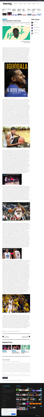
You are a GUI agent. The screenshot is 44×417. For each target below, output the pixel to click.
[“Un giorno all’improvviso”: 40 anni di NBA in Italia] (20, 390)
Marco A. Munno (14, 12)
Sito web (22, 373)
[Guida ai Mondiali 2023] (40, 390)
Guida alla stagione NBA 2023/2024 (14, 10)
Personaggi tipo (5, 19)
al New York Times (17, 290)
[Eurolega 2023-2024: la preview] (36, 390)
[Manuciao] (33, 399)
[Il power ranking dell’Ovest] (20, 408)
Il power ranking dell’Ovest (23, 10)
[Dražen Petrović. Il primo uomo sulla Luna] (20, 404)
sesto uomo (13, 331)
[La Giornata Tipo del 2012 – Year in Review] (40, 395)
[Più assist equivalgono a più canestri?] (40, 403)
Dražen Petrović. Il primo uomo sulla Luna (16, 352)
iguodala (8, 331)
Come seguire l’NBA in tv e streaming (19, 10)
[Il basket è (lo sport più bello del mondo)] (33, 408)
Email (12, 373)
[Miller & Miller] (27, 408)
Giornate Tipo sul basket (6, 396)
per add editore (20, 52)
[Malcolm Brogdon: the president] (23, 404)
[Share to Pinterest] (29, 24)
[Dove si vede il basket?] (30, 390)
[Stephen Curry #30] (27, 390)
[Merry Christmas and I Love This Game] (30, 408)
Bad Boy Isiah (34, 24)
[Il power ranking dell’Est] (23, 408)
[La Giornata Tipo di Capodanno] (30, 395)
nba (10, 331)
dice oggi (3, 316)
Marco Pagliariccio (34, 12)
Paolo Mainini (28, 41)
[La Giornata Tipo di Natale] (33, 395)
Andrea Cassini (5, 24)
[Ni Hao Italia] (36, 399)
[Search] (39, 3)
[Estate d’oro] (40, 399)
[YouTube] (39, 0)
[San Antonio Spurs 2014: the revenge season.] (23, 390)
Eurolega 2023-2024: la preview (34, 10)
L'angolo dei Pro (31, 397)
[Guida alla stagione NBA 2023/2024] (33, 390)
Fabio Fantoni (19, 11)
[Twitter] (38, 0)
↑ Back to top (40, 415)
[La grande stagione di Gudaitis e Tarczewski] (36, 403)
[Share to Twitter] (27, 24)
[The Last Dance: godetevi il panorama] (30, 399)
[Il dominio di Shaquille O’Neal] (27, 404)
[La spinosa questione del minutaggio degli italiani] (33, 403)
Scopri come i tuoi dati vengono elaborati (18, 380)
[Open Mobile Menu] (41, 3)
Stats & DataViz (31, 401)
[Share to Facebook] (26, 24)
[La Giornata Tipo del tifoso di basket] (27, 395)
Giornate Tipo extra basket (6, 398)
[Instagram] (41, 0)
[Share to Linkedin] (28, 24)
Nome (3, 373)
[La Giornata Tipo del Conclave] (36, 395)
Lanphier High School (7, 150)
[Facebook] (37, 0)
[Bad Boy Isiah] (17, 404)
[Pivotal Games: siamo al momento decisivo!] (30, 403)
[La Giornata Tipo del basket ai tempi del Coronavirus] (17, 395)
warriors (18, 331)
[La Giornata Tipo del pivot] (20, 395)
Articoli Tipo (4, 402)
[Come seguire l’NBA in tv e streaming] (17, 408)
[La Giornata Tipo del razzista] (23, 395)
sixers (16, 331)
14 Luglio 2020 (9, 24)
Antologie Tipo (4, 404)
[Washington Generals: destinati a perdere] (17, 390)
